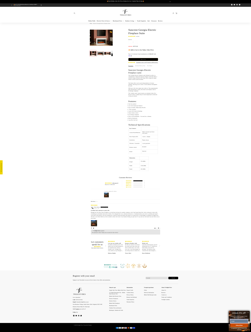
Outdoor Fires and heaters (115, 308)
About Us (163, 290)
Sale (148, 21)
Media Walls (91, 21)
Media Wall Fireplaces (114, 303)
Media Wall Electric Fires (115, 296)
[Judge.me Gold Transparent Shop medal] (128, 266)
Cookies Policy (130, 292)
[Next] (41, 5)
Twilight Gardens (165, 299)
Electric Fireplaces (113, 298)
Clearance (154, 21)
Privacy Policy (130, 294)
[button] (131, 36)
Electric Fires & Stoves (103, 21)
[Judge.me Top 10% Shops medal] (144, 266)
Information (130, 287)
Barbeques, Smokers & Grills (116, 310)
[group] (26, 5)
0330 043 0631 (79, 299)
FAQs (145, 290)
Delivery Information (149, 292)
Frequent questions (149, 287)
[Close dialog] (248, 312)
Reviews (160, 21)
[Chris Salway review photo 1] (94, 223)
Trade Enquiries (141, 21)
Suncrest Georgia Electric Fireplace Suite (101, 23)
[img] (94, 205)
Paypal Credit (130, 290)
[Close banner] (170, 1)
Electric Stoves (112, 301)
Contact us (163, 294)
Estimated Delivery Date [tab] (140, 65)
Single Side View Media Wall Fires (117, 290)
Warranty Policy (130, 301)
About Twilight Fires (166, 287)
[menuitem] (92, 21)
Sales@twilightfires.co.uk (82, 302)
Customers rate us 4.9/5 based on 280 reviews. (147, 62)
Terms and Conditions (166, 297)
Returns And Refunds (132, 297)
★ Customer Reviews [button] (1, 167)
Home (91, 23)
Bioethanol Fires (117, 21)
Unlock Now (239, 325)
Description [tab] (130, 65)
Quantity (130, 39)
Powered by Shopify (87, 325)
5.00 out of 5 (115, 183)
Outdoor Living (129, 21)
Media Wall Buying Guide (150, 294)
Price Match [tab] (149, 65)
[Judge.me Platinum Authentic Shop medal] (122, 266)
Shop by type (112, 287)
